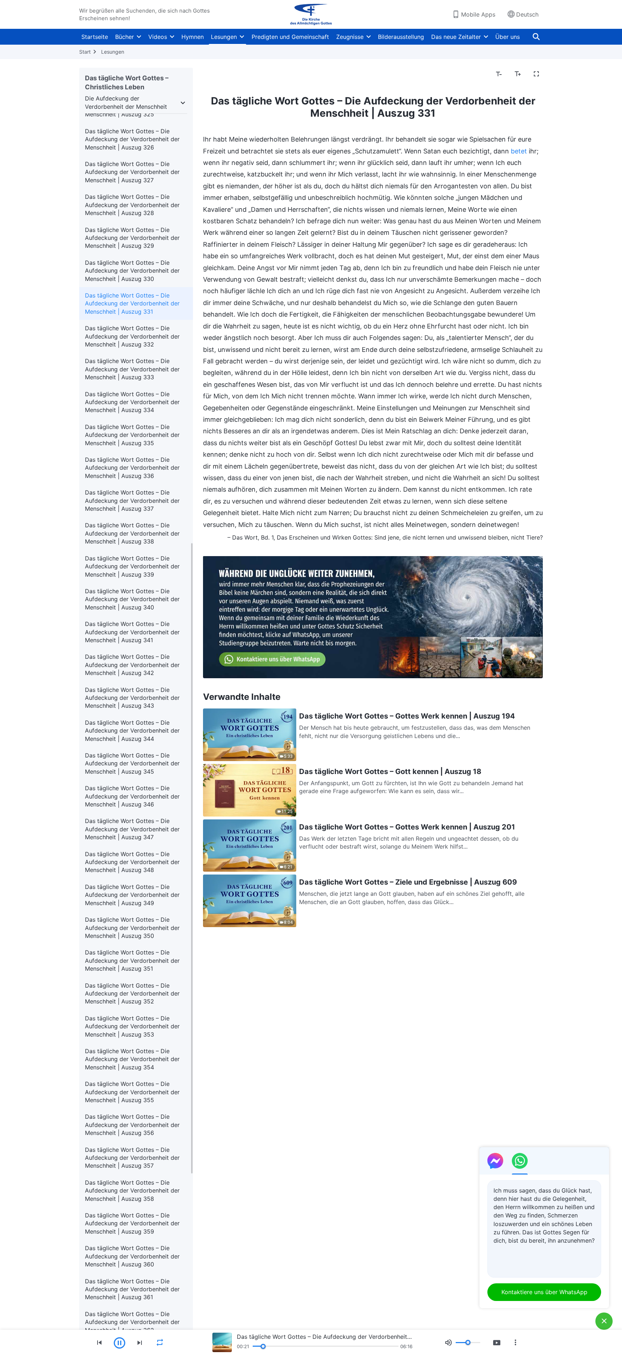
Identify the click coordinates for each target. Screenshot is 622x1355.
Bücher (124, 36)
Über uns (507, 36)
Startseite (94, 36)
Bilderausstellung (401, 36)
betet (519, 151)
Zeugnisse (350, 36)
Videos (157, 36)
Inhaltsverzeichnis (231, 74)
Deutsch (527, 14)
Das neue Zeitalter (456, 36)
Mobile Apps (478, 14)
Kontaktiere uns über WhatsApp (544, 1292)
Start (85, 52)
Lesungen (224, 36)
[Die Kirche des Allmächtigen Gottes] (311, 14)
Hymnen (192, 36)
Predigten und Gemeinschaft (290, 36)
